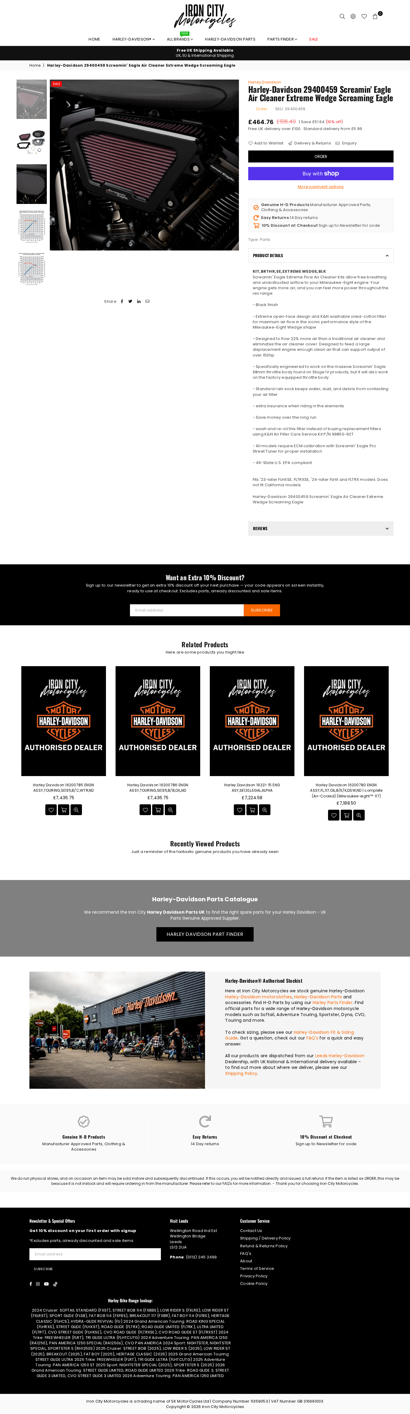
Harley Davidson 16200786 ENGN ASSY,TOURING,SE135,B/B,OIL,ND (157, 787)
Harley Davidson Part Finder (205, 934)
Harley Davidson (264, 82)
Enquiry (349, 143)
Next (234, 165)
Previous (55, 165)
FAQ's (312, 1038)
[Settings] (353, 16)
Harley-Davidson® (132, 39)
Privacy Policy (254, 1276)
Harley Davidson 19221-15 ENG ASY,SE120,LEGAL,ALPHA (252, 787)
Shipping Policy (241, 1073)
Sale (56, 83)
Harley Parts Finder (333, 1003)
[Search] (342, 16)
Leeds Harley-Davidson (339, 1056)
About (246, 1261)
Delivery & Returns (312, 143)
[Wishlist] (364, 16)
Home (94, 39)
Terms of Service (257, 1268)
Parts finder (281, 39)
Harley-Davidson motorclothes (258, 997)
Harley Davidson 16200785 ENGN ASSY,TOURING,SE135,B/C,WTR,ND (63, 787)
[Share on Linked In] (139, 301)
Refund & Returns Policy (264, 1246)
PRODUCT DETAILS (268, 255)
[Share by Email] (147, 301)
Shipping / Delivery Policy (265, 1238)
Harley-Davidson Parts (230, 39)
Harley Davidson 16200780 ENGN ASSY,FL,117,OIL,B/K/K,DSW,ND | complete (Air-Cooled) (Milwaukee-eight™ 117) (346, 790)
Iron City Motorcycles (223, 1406)
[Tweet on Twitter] (130, 301)
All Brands (179, 37)
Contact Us (251, 1230)
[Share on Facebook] (122, 301)
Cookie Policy (253, 1283)
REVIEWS (260, 528)
